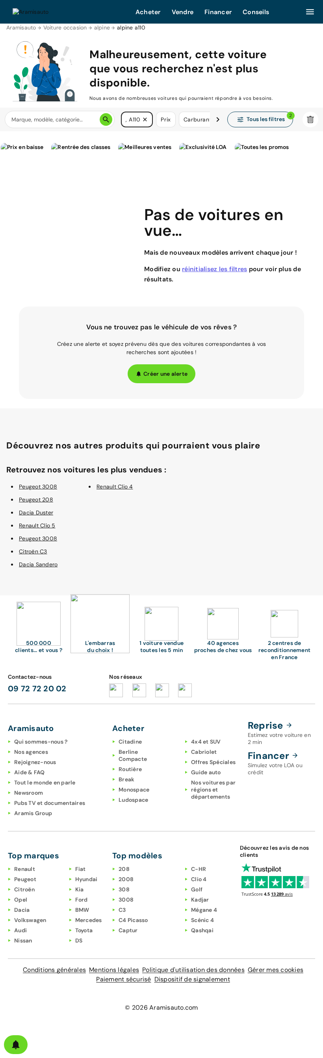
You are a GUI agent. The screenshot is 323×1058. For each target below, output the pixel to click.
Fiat (80, 868)
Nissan (23, 940)
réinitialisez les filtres (214, 269)
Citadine (130, 741)
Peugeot (25, 879)
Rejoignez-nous (35, 762)
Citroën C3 (33, 551)
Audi (20, 930)
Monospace (134, 789)
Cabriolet (204, 751)
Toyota (84, 930)
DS (79, 940)
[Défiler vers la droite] (218, 119)
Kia (79, 889)
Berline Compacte (133, 755)
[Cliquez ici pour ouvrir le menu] (310, 12)
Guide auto (206, 772)
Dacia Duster (36, 512)
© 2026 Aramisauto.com (161, 1007)
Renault (24, 868)
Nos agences (31, 751)
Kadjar (200, 899)
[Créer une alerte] (16, 1044)
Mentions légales (114, 970)
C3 (122, 909)
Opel (20, 899)
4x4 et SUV (206, 741)
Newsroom (28, 792)
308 (124, 889)
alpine (102, 27)
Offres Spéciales (213, 762)
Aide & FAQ (29, 772)
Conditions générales (54, 970)
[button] (145, 119)
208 (124, 868)
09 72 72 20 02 (37, 688)
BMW (82, 909)
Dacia (22, 909)
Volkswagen (30, 920)
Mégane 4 (204, 909)
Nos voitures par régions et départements (213, 789)
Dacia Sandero (38, 564)
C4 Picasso (133, 920)
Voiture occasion (65, 27)
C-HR (198, 868)
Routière (130, 769)
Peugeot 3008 (38, 486)
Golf (196, 889)
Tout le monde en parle (45, 782)
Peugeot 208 (36, 499)
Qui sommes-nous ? (40, 741)
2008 (126, 879)
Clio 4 (199, 879)
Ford (81, 899)
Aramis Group (33, 813)
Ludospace (133, 799)
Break (126, 779)
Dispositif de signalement (192, 979)
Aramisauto (21, 27)
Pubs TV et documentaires (49, 802)
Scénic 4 (202, 920)
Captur (128, 930)
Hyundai (86, 879)
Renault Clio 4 (115, 486)
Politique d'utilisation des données (193, 970)
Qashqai (202, 930)
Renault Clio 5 (37, 525)
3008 (126, 899)
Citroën (24, 889)
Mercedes (88, 920)
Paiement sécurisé (123, 979)
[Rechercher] (106, 119)
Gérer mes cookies (275, 970)
